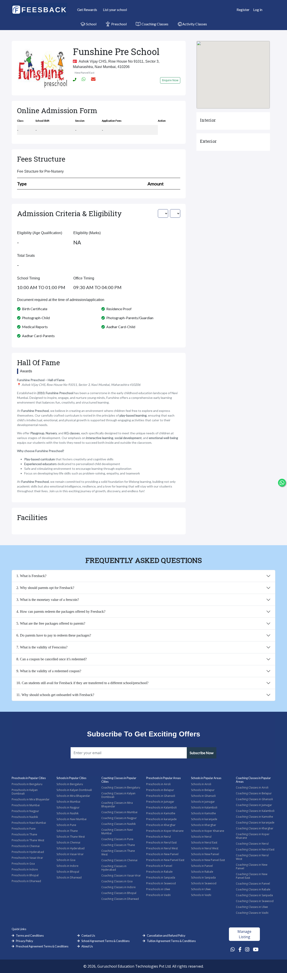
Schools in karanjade (204, 819)
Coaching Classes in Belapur (254, 793)
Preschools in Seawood (161, 883)
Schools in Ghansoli (203, 796)
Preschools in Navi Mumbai (29, 823)
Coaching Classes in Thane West (118, 852)
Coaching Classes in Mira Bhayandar (117, 804)
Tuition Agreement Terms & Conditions (171, 941)
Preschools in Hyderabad (28, 852)
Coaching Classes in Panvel (253, 883)
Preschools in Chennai (26, 846)
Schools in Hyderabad (71, 848)
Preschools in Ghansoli (160, 796)
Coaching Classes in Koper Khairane (253, 836)
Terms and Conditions (30, 935)
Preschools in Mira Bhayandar (31, 799)
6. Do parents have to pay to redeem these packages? (53, 635)
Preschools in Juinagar (160, 802)
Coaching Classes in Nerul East (255, 849)
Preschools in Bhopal (25, 875)
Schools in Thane (67, 831)
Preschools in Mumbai (26, 805)
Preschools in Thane (24, 834)
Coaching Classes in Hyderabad (113, 868)
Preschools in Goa (23, 863)
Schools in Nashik (67, 813)
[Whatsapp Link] (232, 949)
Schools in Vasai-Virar (70, 854)
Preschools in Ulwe (158, 889)
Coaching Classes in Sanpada (254, 895)
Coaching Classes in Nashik (118, 824)
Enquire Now (170, 80)
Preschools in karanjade (161, 819)
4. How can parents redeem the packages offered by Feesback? (60, 611)
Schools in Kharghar (203, 825)
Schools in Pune (66, 825)
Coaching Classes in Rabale (253, 889)
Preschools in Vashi (158, 895)
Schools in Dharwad (69, 877)
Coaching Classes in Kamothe (254, 817)
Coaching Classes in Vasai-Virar (121, 875)
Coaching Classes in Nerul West (252, 857)
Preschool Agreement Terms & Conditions (42, 946)
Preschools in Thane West (28, 840)
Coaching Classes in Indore (118, 887)
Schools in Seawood (203, 883)
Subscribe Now (201, 753)
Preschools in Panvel (159, 866)
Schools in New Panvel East (208, 860)
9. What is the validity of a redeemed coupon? (48, 671)
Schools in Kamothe (203, 813)
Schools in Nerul (201, 837)
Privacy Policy (24, 941)
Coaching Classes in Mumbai (119, 812)
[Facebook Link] (239, 949)
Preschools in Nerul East (161, 842)
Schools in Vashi (201, 895)
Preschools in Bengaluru (27, 784)
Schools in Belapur (203, 790)
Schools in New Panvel (205, 854)
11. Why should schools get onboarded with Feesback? (55, 695)
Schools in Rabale (202, 872)
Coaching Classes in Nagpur (119, 818)
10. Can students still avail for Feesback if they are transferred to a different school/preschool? (82, 683)
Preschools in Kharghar (161, 825)
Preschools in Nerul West (162, 848)
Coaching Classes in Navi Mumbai (117, 831)
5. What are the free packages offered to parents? (50, 623)
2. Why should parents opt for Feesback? (45, 588)
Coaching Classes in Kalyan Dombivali (118, 795)
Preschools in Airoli (158, 784)
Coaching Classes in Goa (117, 881)
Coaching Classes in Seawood (255, 901)
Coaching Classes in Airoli (252, 787)
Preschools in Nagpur (25, 811)
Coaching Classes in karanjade (255, 822)
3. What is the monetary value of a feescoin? (47, 600)
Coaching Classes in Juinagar (254, 805)
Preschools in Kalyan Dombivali (25, 791)
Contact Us (88, 935)
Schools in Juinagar (203, 802)
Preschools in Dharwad (26, 881)
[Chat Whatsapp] (282, 483)
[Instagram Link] (247, 949)
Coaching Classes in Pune (117, 839)
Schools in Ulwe (201, 889)
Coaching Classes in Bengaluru (120, 787)
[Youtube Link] (256, 949)
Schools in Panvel (202, 866)
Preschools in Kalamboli (161, 807)
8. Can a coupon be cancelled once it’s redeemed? (51, 659)
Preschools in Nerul (158, 837)
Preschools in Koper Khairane (165, 831)
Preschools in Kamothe (160, 813)
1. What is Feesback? (31, 576)
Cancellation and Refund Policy (166, 935)
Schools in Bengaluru (70, 784)
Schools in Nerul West (204, 848)
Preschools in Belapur (160, 790)
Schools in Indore (67, 866)
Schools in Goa (66, 860)
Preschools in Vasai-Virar (27, 858)
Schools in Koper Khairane (207, 831)
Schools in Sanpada (203, 877)
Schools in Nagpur (68, 807)
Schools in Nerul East (204, 842)
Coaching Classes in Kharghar (254, 828)
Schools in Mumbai (68, 802)
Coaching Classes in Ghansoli (254, 799)
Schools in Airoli (201, 784)
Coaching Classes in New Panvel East (251, 876)
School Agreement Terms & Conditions (105, 941)
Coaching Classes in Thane (118, 845)
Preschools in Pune (24, 828)
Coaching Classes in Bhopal (118, 893)
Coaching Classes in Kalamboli (255, 811)
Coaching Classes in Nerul (252, 844)
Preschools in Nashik (25, 817)
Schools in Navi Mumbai (72, 819)
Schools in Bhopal (68, 872)
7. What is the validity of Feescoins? (41, 647)
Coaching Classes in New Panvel (251, 866)
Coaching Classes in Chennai (119, 860)
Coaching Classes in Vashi (252, 913)
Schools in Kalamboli (204, 807)
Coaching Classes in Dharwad (120, 899)
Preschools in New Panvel (162, 854)
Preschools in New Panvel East (165, 860)
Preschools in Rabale (159, 872)
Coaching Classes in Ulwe (252, 907)
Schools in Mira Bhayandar (73, 796)
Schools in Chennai (68, 842)
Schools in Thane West (71, 837)
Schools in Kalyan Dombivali (74, 790)
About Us (87, 946)
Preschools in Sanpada (160, 877)
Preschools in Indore (25, 869)
